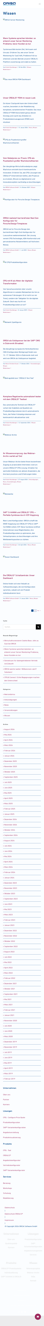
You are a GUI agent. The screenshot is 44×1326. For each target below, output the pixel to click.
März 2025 (8, 803)
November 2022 (10, 936)
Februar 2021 (9, 1010)
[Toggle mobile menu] (40, 4)
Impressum (9, 1220)
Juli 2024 (8, 846)
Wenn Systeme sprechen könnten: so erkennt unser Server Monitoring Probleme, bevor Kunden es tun (19, 41)
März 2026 (8, 745)
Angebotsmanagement (33, 1250)
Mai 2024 (8, 856)
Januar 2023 (9, 925)
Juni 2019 (8, 1057)
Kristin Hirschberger (11, 67)
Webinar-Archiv (33, 1272)
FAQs (33, 1276)
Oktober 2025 (9, 772)
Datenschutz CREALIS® (14, 1214)
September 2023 (11, 899)
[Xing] (25, 1312)
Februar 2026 (9, 750)
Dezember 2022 (10, 930)
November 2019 (10, 1047)
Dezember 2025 (10, 761)
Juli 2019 (8, 1052)
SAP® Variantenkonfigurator (14, 1170)
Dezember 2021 (10, 983)
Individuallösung (11, 1272)
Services (33, 1254)
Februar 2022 (9, 978)
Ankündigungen (33, 479)
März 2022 (8, 973)
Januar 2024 (9, 878)
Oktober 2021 (9, 989)
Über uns (6, 1094)
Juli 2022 (8, 957)
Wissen (22, 19)
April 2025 (8, 798)
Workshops (7, 1188)
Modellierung (8, 1198)
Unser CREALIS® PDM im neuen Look (19, 98)
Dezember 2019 (10, 1042)
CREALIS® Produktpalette (11, 1268)
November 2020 (10, 1020)
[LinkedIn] (22, 1312)
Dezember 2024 (10, 819)
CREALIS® (7, 1155)
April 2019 (8, 1068)
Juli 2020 (8, 1026)
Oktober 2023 (9, 893)
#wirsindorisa (9, 694)
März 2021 (8, 1004)
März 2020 (8, 1036)
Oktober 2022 (9, 941)
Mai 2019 (8, 1063)
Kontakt (33, 1280)
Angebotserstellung (11, 1132)
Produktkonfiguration (11, 1122)
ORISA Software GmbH (12, 187)
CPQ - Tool (7, 1150)
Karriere (6, 1104)
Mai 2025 (8, 793)
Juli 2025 (8, 782)
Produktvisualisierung (12, 1137)
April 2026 (8, 740)
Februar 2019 (9, 1079)
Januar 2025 (9, 814)
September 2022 (11, 946)
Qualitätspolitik (11, 1243)
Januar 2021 (9, 1015)
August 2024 (9, 840)
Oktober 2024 (9, 830)
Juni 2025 (8, 788)
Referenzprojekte (33, 1268)
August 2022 (9, 952)
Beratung (6, 1183)
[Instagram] (19, 1312)
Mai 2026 (8, 735)
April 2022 (8, 968)
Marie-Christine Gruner (12, 363)
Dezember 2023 (10, 883)
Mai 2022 (8, 962)
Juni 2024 (8, 851)
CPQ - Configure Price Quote (14, 1117)
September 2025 (11, 777)
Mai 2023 (8, 909)
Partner (6, 1099)
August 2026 (9, 729)
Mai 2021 (8, 999)
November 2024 (10, 825)
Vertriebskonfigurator (11, 1165)
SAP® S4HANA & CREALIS (11, 1276)
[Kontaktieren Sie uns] (38, 1317)
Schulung (7, 1193)
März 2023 (8, 914)
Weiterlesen (6, 69)
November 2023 (10, 888)
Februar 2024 (9, 872)
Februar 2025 (9, 809)
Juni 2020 (8, 1031)
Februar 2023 (9, 920)
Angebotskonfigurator (11, 1160)
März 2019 (8, 1073)
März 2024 (8, 867)
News (30, 127)
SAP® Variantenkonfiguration (14, 1127)
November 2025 (10, 766)
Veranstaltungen (35, 363)
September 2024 (11, 835)
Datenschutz (10, 1207)
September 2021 (11, 994)
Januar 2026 (9, 756)
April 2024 (8, 862)
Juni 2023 (8, 904)
